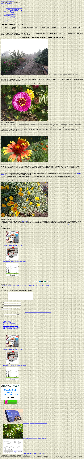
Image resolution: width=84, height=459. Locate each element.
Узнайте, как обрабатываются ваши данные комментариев (38, 312)
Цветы (46, 283)
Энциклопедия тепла (8, 6)
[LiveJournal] (45, 281)
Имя (2, 302)
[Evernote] (44, 281)
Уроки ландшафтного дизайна (7, 1)
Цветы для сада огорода (11, 16)
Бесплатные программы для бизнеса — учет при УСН (35, 423)
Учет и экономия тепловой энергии (14, 8)
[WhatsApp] (34, 281)
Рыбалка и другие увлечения (9, 324)
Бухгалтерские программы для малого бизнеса (13, 318)
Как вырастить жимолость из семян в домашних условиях (35, 285)
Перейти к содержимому (6, 3)
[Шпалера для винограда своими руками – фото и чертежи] (13, 438)
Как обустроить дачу (10, 17)
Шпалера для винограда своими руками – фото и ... (34, 438)
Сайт (2, 307)
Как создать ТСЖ (10, 12)
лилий (67, 224)
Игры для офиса (6, 321)
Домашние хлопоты (7, 320)
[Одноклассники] (38, 281)
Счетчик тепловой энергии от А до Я (14, 10)
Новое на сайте (6, 5)
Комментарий (4, 300)
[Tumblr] (49, 281)
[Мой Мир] (40, 281)
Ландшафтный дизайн (8, 15)
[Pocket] (47, 281)
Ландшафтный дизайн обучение (37, 283)
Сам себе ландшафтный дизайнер (18, 283)
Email (2, 304)
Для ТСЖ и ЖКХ (7, 11)
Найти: (2, 314)
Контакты (5, 21)
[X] (42, 281)
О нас (4, 18)
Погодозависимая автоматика (12, 9)
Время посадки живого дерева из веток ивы (11, 285)
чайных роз (24, 221)
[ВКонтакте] (36, 281)
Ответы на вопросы (10, 14)
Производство (6, 19)
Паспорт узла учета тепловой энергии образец (33, 453)
